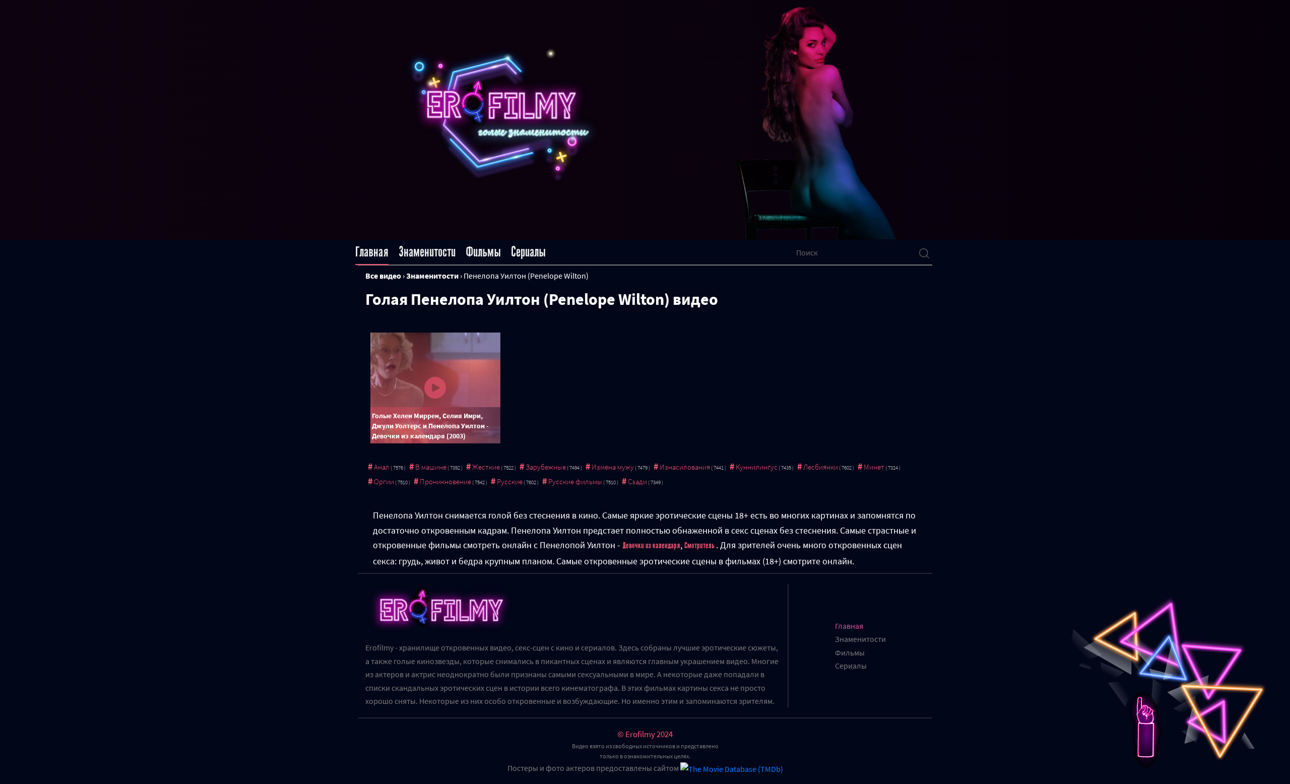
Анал (382, 467)
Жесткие (486, 467)
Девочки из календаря (651, 546)
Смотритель (700, 546)
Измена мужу (613, 467)
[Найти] (924, 252)
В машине (430, 467)
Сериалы (528, 251)
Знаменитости (427, 251)
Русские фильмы (575, 481)
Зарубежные (546, 467)
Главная (372, 251)
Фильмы (483, 251)
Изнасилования (685, 467)
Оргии (384, 481)
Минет (874, 467)
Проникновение (445, 481)
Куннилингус (757, 467)
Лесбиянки (820, 467)
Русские (510, 481)
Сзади (637, 481)
